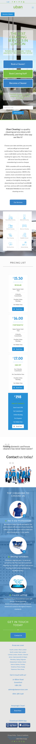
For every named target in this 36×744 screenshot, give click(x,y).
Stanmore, (14, 669)
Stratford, (14, 667)
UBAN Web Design (21, 739)
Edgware (23, 659)
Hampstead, (13, 662)
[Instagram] (21, 2)
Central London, (13, 654)
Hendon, (20, 654)
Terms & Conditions (22, 735)
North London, (14, 652)
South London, (14, 649)
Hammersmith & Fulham (20, 657)
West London (22, 649)
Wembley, (13, 659)
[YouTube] (17, 2)
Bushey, (18, 664)
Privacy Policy (12, 735)
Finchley (22, 664)
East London (22, 652)
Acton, (11, 657)
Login (8, 2)
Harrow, (13, 664)
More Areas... (21, 669)
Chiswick (25, 654)
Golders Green (21, 662)
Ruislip (23, 667)
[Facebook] (12, 2)
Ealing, (19, 659)
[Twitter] (15, 2)
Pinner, (19, 667)
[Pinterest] (19, 2)
